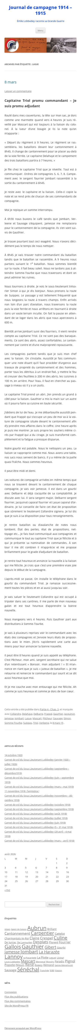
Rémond (48, 965)
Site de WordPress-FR (16, 1005)
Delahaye (27, 714)
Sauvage (58, 718)
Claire (34, 938)
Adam (7, 929)
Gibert (50, 947)
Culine (60, 937)
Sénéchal (28, 969)
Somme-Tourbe (13, 723)
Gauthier (58, 714)
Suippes (27, 723)
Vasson (58, 970)
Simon (67, 718)
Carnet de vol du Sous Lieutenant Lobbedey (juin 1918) (35, 822)
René (29, 964)
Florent (53, 942)
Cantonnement (17, 933)
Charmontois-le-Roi (17, 938)
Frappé (48, 714)
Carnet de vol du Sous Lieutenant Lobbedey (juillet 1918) (36, 818)
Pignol (70, 961)
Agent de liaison (19, 929)
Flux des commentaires (18, 1001)
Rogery (39, 965)
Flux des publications (16, 996)
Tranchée (44, 970)
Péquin (20, 965)
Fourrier (65, 942)
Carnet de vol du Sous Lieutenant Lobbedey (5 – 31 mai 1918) (39, 827)
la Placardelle (29, 957)
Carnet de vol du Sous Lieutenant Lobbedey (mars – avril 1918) (39, 840)
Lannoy (14, 956)
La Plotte (42, 957)
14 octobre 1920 (13, 755)
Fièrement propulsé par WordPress (23, 1028)
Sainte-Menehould (64, 965)
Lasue (28, 718)
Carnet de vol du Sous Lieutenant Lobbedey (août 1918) (36, 813)
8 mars (11, 82)
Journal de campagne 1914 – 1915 (40, 10)
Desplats (40, 941)
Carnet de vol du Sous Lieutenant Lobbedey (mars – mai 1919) (39, 786)
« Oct (7, 890)
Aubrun (37, 928)
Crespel (46, 938)
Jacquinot (69, 714)
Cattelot (60, 933)
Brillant (52, 929)
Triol (35, 723)
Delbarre (38, 714)
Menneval (40, 961)
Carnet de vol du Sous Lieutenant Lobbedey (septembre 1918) (39, 809)
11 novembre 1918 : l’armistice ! (22, 791)
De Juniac (10, 942)
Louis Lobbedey (12, 961)
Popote (10, 965)
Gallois (13, 946)
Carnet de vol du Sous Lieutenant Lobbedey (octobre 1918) (37, 804)
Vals (52, 970)
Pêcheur (47, 718)
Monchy (50, 961)
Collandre (15, 714)
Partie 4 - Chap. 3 (49, 709)
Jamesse (9, 718)
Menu (40, 30)
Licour (60, 957)
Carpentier (42, 933)
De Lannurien (24, 942)
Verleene (44, 723)
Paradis (59, 961)
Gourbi (61, 947)
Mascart (37, 718)
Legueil (52, 957)
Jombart (19, 718)
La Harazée (49, 951)
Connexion (11, 992)
